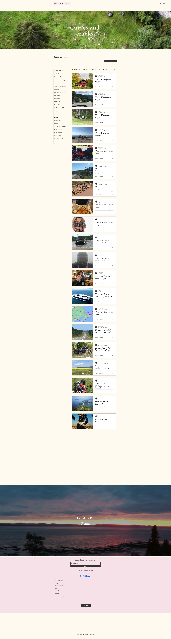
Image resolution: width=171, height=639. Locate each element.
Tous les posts (76, 69)
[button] (114, 69)
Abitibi (85, 69)
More (99, 69)
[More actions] (113, 76)
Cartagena (93, 69)
